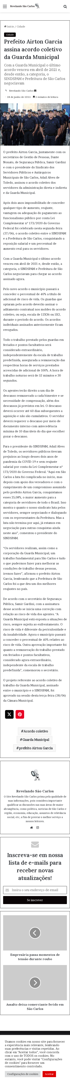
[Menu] (5, 7)
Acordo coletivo (36, 731)
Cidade (21, 26)
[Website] (32, 827)
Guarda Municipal (36, 740)
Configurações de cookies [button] (22, 1074)
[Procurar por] (65, 7)
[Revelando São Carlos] (25, 6)
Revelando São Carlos (21, 90)
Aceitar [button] (49, 1074)
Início (10, 26)
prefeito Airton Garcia (36, 748)
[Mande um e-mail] (35, 90)
